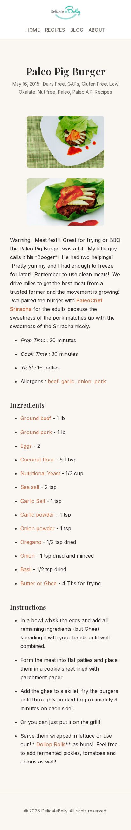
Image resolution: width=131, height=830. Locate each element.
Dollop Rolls (51, 744)
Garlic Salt (32, 501)
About (97, 29)
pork (100, 381)
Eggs (26, 446)
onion (84, 381)
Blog (77, 29)
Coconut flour (37, 459)
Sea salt (29, 487)
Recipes (55, 29)
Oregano (30, 542)
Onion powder (37, 528)
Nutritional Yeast (40, 473)
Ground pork (36, 432)
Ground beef (35, 418)
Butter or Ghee (38, 583)
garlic (67, 381)
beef (53, 381)
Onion (27, 555)
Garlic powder (37, 514)
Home (32, 29)
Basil (25, 569)
